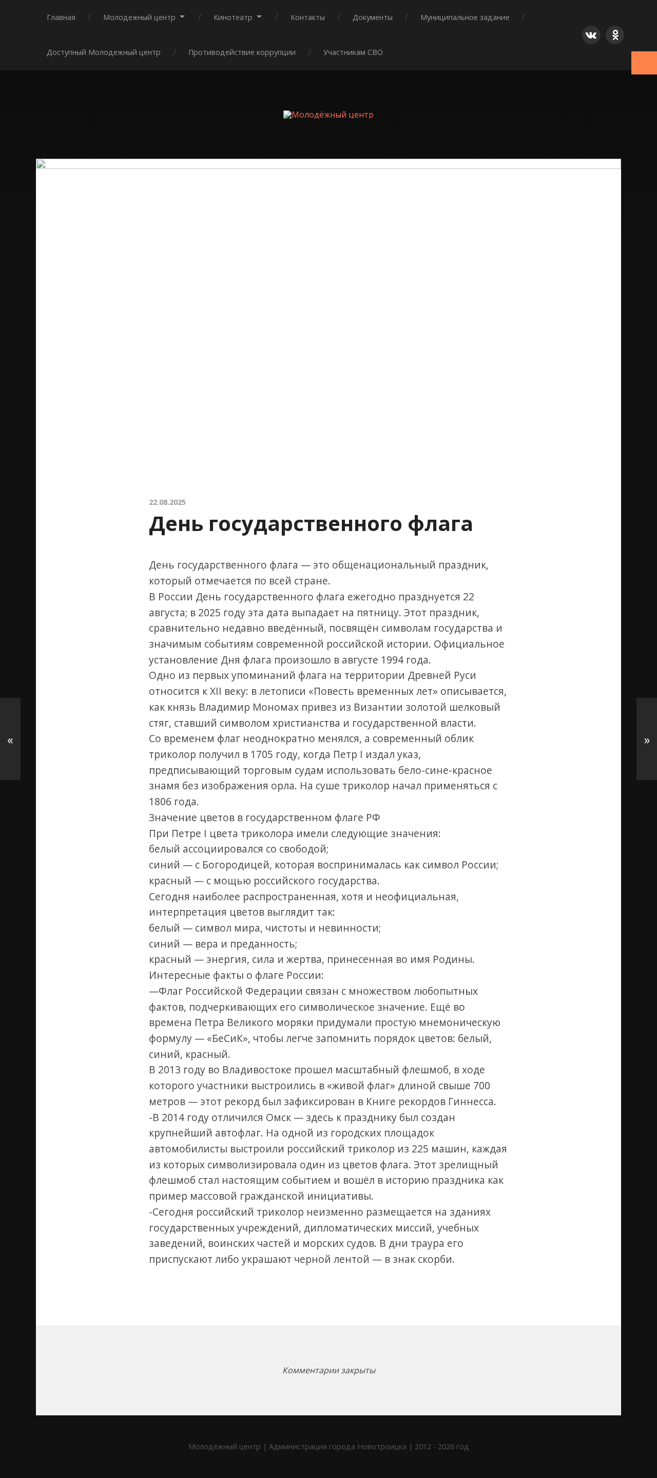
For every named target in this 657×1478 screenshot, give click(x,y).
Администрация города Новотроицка (338, 1446)
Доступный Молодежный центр (104, 52)
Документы (373, 17)
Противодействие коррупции (242, 52)
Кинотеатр (233, 17)
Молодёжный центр (224, 1446)
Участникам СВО (353, 52)
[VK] (591, 35)
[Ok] (615, 35)
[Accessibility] (644, 62)
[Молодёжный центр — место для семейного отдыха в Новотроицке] (328, 114)
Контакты (308, 17)
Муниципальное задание (465, 17)
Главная (61, 17)
